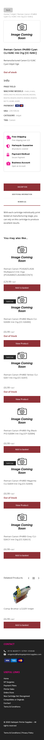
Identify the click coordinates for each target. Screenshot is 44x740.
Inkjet (13, 14)
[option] (22, 605)
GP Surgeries (9, 682)
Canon (12, 120)
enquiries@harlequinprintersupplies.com (24, 654)
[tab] (22, 187)
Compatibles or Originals (14, 700)
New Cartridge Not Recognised (17, 696)
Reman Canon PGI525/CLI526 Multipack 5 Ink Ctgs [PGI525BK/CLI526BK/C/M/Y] (19, 272)
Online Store (9, 693)
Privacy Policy (27, 733)
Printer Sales (9, 689)
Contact (7, 703)
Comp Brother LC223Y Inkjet (19, 609)
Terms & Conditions (12, 707)
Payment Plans (10, 686)
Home (6, 14)
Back (8, 10)
